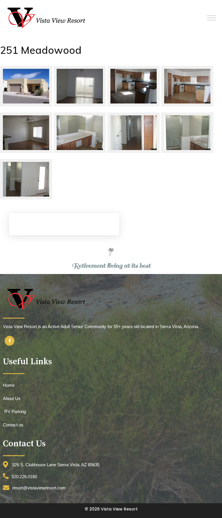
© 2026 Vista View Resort (111, 509)
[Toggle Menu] (211, 18)
